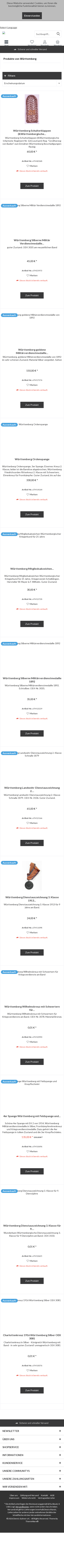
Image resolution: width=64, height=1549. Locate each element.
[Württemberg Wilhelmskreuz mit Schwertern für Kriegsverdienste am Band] (32, 985)
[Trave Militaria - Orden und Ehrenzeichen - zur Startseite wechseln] (16, 34)
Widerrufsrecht (29, 1498)
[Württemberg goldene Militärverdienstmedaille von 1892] (32, 328)
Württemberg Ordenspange (32, 459)
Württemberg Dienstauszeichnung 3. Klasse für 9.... (32, 1227)
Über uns (14, 1495)
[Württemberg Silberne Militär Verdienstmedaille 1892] (32, 219)
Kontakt (44, 1495)
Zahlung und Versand (29, 1495)
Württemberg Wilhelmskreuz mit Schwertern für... (32, 1008)
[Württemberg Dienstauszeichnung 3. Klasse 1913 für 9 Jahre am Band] (32, 876)
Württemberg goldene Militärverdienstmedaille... (32, 351)
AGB (52, 1495)
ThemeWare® (32, 1521)
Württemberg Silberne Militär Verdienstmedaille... (32, 241)
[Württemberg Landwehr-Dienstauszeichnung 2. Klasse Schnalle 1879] (32, 766)
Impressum (14, 1498)
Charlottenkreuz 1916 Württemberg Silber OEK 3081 (32, 1336)
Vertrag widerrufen (46, 1498)
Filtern (11, 75)
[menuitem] (32, 23)
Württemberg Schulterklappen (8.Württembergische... (32, 132)
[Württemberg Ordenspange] (32, 438)
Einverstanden (32, 15)
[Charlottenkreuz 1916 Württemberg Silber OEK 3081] (32, 1313)
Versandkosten (22, 1506)
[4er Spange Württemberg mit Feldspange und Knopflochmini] (32, 1094)
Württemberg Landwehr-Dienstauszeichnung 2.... (32, 789)
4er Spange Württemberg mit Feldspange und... (32, 1116)
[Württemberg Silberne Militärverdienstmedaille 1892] (32, 657)
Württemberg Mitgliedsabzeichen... (32, 568)
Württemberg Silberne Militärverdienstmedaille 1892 (32, 680)
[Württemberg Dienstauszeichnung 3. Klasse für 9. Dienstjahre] (32, 1204)
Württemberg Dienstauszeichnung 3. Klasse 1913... (32, 899)
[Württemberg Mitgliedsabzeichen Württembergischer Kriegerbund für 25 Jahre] (32, 547)
